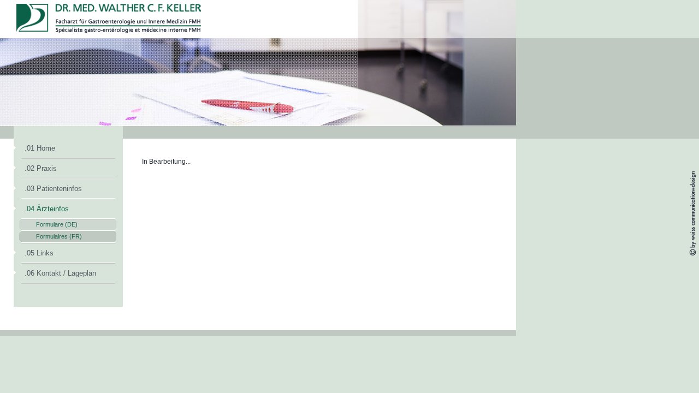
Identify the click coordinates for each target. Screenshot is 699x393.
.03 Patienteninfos (53, 188)
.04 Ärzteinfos (47, 209)
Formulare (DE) (57, 224)
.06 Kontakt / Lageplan (60, 273)
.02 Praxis (41, 168)
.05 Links (39, 253)
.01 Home (40, 148)
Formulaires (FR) (59, 236)
